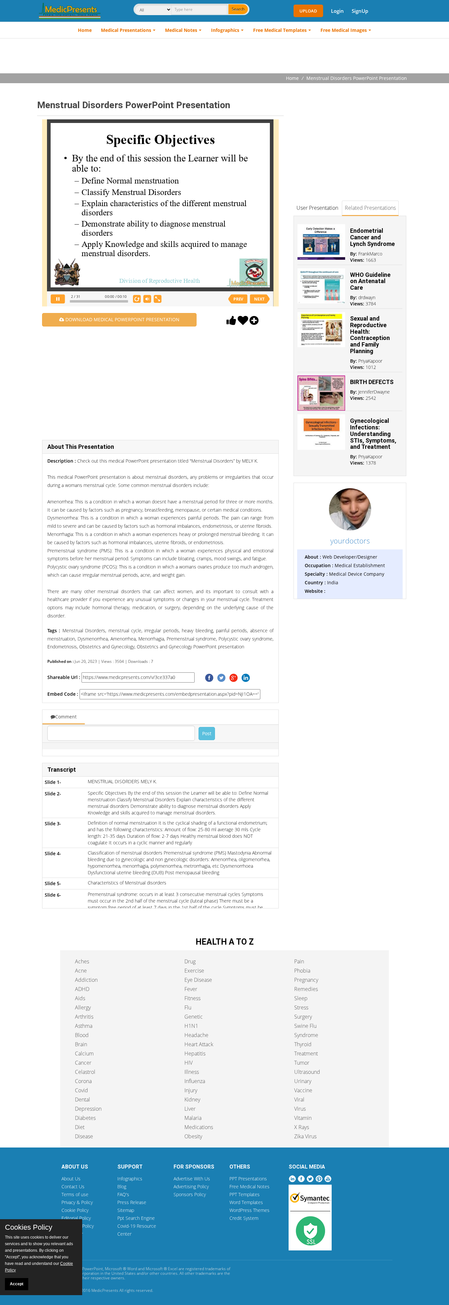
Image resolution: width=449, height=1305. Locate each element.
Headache (196, 1035)
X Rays (301, 1127)
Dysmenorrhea (92, 639)
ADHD (82, 989)
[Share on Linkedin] (246, 677)
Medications (198, 1127)
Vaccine (303, 1090)
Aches (82, 961)
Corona (83, 1081)
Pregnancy (306, 979)
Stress (301, 1007)
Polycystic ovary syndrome (244, 639)
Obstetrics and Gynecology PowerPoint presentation (189, 646)
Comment (66, 716)
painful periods (230, 630)
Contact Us (72, 1186)
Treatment (306, 1053)
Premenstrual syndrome (190, 639)
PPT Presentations (248, 1178)
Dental (82, 1099)
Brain (81, 1044)
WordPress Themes (249, 1210)
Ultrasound (307, 1071)
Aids (80, 998)
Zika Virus (305, 1136)
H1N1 (191, 1025)
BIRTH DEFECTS (371, 381)
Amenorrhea (122, 639)
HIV (188, 1062)
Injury (190, 1090)
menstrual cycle (123, 630)
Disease (84, 1136)
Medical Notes (181, 30)
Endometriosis (62, 646)
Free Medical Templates (280, 30)
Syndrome (306, 1035)
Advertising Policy (191, 1186)
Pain (299, 961)
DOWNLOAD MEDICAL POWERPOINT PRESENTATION (121, 319)
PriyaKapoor (370, 361)
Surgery (303, 1016)
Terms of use (74, 1194)
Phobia (302, 970)
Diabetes (85, 1118)
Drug (190, 961)
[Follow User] (253, 322)
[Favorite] (243, 322)
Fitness (192, 998)
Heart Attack (198, 1044)
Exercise (194, 970)
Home (85, 30)
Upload (308, 11)
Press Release (131, 1202)
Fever (190, 989)
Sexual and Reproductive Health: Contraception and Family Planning (370, 334)
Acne (81, 970)
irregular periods (160, 630)
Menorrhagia (150, 639)
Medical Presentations (126, 30)
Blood (82, 1035)
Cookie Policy (74, 1210)
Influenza (194, 1081)
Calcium (84, 1053)
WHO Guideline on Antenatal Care (370, 281)
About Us (71, 1178)
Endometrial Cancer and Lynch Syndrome (372, 237)
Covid (81, 1090)
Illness (191, 1071)
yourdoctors (350, 540)
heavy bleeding (196, 630)
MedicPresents (104, 1290)
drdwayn (366, 297)
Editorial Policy (76, 1218)
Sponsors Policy (190, 1194)
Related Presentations (370, 207)
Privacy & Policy (77, 1202)
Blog (121, 1186)
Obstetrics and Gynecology (106, 646)
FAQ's (123, 1194)
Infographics (225, 30)
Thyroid (303, 1044)
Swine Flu (305, 1025)
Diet (79, 1127)
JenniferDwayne (374, 392)
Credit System (243, 1218)
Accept (16, 1284)
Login (337, 11)
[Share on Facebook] (209, 677)
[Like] (231, 322)
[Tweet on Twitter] (221, 677)
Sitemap (125, 1210)
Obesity (193, 1136)
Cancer (83, 1062)
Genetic (193, 1016)
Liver (190, 1108)
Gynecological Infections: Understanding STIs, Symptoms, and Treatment (373, 433)
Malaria (192, 1118)
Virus (300, 1108)
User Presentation (317, 207)
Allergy (83, 1007)
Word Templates (246, 1202)
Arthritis (84, 1016)
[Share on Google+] (233, 677)
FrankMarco (370, 254)
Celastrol (85, 1071)
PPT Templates (244, 1194)
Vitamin (303, 1118)
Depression (88, 1108)
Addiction (86, 979)
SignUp (360, 11)
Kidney (192, 1099)
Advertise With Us (192, 1178)
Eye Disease (198, 979)
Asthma (83, 1025)
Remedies (306, 989)
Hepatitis (194, 1053)
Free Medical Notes (249, 1186)
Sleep (301, 998)
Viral (299, 1099)
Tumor (301, 1062)
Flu (187, 1007)
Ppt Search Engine (136, 1218)
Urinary (302, 1081)
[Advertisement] (224, 56)
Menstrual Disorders (83, 630)
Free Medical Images (343, 30)
